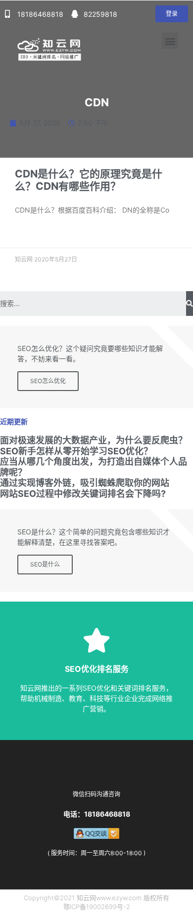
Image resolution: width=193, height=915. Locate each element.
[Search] (189, 303)
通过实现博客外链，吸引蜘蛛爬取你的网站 (84, 483)
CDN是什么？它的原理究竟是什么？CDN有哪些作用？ (88, 180)
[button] (171, 13)
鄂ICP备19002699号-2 (96, 907)
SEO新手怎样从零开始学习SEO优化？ (76, 451)
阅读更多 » (29, 233)
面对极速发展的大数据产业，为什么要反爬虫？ (93, 440)
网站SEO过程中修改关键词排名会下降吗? (83, 493)
